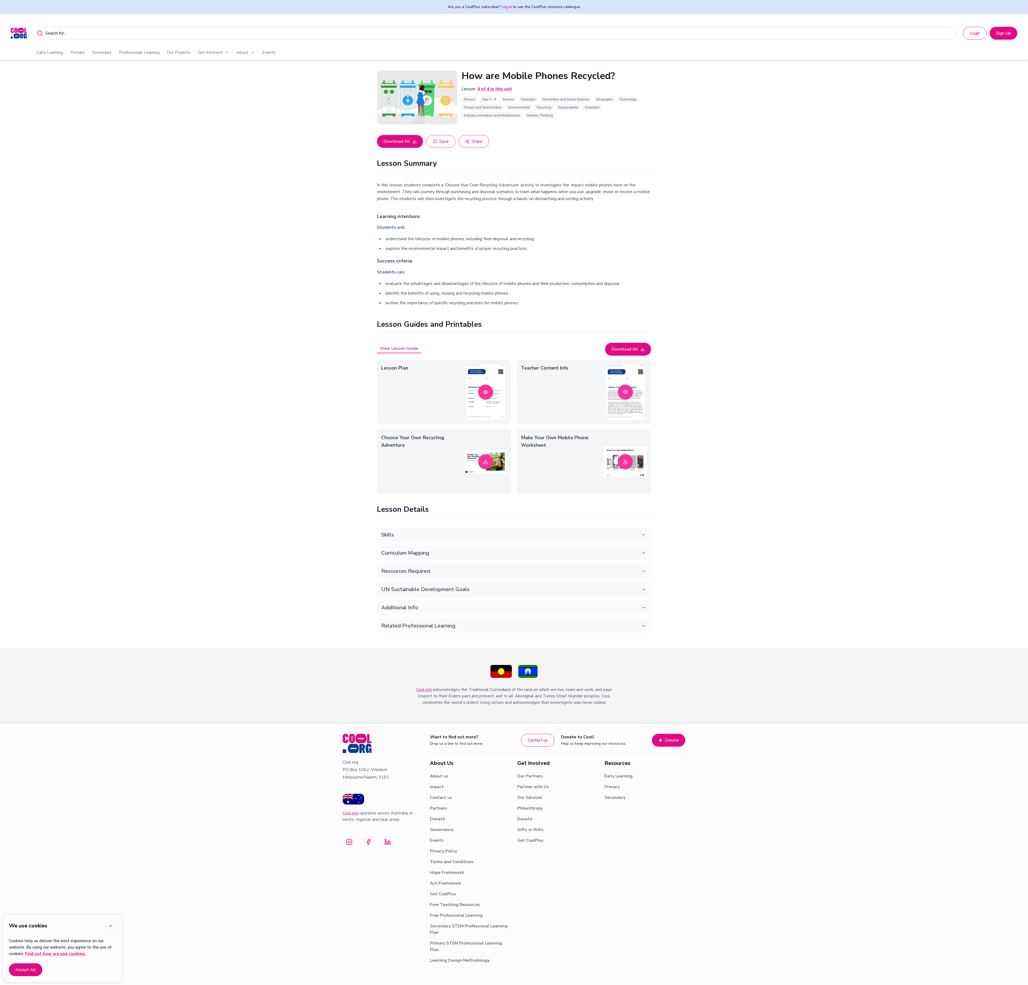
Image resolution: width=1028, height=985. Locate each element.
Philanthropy (530, 808)
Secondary (102, 52)
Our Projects (179, 52)
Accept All (25, 970)
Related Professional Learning (418, 625)
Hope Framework (447, 872)
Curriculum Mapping (405, 553)
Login (975, 33)
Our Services (529, 797)
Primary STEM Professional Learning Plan (466, 946)
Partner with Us (533, 787)
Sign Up (1003, 33)
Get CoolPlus (443, 894)
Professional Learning (139, 52)
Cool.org (424, 690)
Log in (507, 6)
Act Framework (445, 883)
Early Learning (49, 52)
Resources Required (405, 571)
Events (269, 52)
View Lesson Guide (399, 348)
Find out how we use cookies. (55, 954)
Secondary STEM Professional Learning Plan (469, 929)
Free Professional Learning (456, 915)
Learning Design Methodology (460, 960)
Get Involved (210, 52)
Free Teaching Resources (455, 905)
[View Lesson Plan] (485, 392)
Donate (672, 740)
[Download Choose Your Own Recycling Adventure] (485, 461)
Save (444, 141)
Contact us (538, 740)
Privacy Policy (443, 851)
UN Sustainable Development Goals (425, 589)
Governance (441, 830)
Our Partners (530, 776)
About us (439, 776)
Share (477, 141)
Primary (77, 52)
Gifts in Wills (530, 830)
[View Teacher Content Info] (625, 392)
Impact (437, 787)
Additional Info (399, 607)
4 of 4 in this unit (494, 89)
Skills (387, 534)
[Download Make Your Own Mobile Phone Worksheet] (625, 461)
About (242, 52)
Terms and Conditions (452, 862)
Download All (396, 141)
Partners (438, 808)
